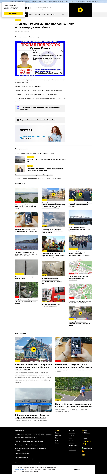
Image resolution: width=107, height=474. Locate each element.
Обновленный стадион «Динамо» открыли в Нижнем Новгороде (32, 415)
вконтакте (83, 441)
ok (90, 441)
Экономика (72, 432)
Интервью (58, 435)
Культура (71, 440)
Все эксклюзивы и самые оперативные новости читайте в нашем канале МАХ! (40, 108)
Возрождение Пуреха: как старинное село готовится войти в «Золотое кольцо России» (33, 365)
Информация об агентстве (21, 457)
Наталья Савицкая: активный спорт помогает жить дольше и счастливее (73, 404)
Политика (71, 430)
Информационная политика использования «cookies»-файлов (30, 462)
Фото (56, 437)
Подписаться (13, 13)
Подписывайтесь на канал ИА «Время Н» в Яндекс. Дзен (37, 120)
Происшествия (73, 445)
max (85, 444)
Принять (77, 469)
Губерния (71, 442)
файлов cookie (18, 469)
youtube (85, 441)
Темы (56, 440)
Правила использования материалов (24, 459)
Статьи (57, 432)
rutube (83, 444)
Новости (57, 430)
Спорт (70, 437)
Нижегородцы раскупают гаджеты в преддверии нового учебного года (73, 364)
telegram (88, 441)
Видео (57, 442)
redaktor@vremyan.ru (23, 453)
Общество (18, 19)
